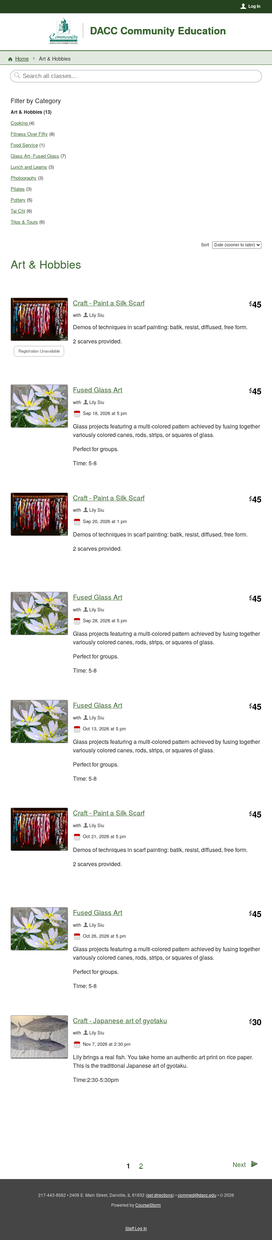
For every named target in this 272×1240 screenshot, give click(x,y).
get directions (160, 1195)
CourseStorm (148, 1205)
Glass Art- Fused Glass (35, 155)
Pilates (18, 188)
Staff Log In (136, 1228)
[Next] (254, 1165)
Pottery (18, 199)
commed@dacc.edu (197, 1195)
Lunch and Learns (29, 166)
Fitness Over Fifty (29, 133)
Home (22, 58)
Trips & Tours (24, 221)
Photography (23, 177)
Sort (205, 244)
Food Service (24, 144)
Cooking (20, 122)
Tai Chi (18, 210)
